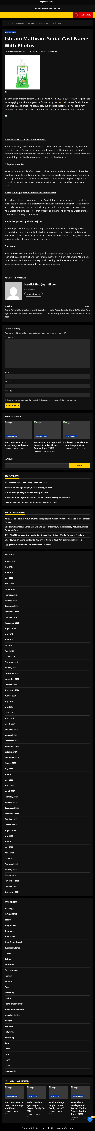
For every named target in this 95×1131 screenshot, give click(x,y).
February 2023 (11, 797)
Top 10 (7, 1060)
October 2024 (11, 684)
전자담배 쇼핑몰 (11, 535)
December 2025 (12, 606)
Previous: (25, 311)
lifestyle (8, 1020)
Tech (7, 1054)
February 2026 (11, 595)
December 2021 (12, 875)
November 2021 (12, 881)
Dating (8, 959)
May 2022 (9, 847)
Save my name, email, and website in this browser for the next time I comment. (41, 400)
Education (9, 964)
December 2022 (12, 808)
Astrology (9, 908)
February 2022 (11, 864)
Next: (69, 310)
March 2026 (10, 589)
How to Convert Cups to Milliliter (35, 544)
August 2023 (10, 763)
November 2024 (12, 679)
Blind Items (10, 936)
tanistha (38, 451)
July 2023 (9, 768)
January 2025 (11, 667)
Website (8, 390)
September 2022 (12, 824)
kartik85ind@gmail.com (15, 51)
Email (8, 381)
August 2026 (10, 561)
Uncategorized (11, 1071)
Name (8, 372)
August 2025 (10, 628)
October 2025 (11, 617)
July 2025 (9, 634)
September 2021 (12, 892)
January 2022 (11, 869)
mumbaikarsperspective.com (47, 8)
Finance (8, 981)
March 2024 (10, 724)
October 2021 (11, 886)
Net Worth (9, 1026)
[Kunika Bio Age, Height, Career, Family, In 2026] (58, 1092)
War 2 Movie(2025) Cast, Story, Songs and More (17, 444)
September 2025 (12, 623)
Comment (10, 337)
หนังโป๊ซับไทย (10, 540)
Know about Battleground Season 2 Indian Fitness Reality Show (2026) (47, 445)
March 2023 (10, 791)
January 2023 (11, 802)
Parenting (9, 1037)
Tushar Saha (69, 448)
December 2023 (12, 740)
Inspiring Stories (12, 1015)
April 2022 (9, 852)
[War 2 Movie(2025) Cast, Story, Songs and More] (18, 430)
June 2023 (9, 774)
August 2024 (10, 695)
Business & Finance (13, 948)
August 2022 (10, 830)
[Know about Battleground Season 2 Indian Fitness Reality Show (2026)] (47, 430)
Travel (7, 1065)
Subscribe (86, 14)
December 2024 (12, 673)
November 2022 (12, 813)
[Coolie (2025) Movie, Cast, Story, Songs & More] (76, 430)
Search (9, 458)
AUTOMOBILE (11, 914)
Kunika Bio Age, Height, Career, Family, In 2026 (26, 492)
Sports (8, 1048)
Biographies (10, 925)
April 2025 (9, 651)
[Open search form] (71, 15)
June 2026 (9, 572)
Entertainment (10, 32)
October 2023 (11, 752)
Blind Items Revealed (14, 942)
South (7, 1043)
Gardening (9, 992)
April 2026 (9, 583)
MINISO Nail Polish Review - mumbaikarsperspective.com (31, 518)
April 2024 (9, 718)
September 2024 (12, 690)
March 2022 (10, 858)
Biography (9, 931)
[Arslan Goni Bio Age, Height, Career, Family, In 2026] (36, 1092)
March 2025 (10, 656)
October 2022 (11, 819)
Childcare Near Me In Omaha (18, 527)
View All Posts (33, 294)
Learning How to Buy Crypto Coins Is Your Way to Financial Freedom (52, 535)
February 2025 (11, 662)
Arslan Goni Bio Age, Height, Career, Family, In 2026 (28, 487)
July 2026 (9, 567)
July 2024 (9, 701)
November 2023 (12, 746)
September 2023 (12, 757)
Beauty (8, 920)
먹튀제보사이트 (11, 544)
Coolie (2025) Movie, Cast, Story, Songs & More (76, 444)
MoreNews (56, 1128)
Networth (9, 1032)
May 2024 (9, 712)
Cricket (8, 953)
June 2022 (9, 841)
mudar (8, 448)
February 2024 (11, 729)
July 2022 (9, 836)
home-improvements (14, 1009)
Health (8, 998)
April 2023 (9, 785)
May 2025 (9, 645)
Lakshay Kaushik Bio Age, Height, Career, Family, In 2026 (31, 502)
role (32, 139)
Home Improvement (14, 1004)
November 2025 (12, 611)
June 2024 (9, 707)
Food (7, 987)
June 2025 (9, 639)
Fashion (8, 976)
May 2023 (9, 780)
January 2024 (11, 735)
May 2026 (9, 578)
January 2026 (11, 600)
